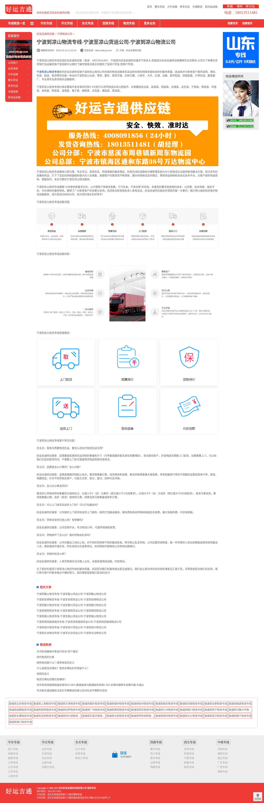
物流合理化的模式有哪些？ (52, 679)
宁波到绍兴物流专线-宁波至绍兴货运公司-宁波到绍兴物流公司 (71, 627)
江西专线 (13, 762)
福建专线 (13, 758)
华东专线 (46, 23)
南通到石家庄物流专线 (94, 715)
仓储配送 (197, 6)
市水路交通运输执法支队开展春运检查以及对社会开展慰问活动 (72, 690)
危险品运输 (211, 6)
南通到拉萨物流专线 (69, 709)
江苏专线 (13, 771)
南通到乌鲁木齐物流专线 (240, 709)
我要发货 (233, 23)
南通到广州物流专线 (93, 709)
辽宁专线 (80, 749)
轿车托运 (185, 6)
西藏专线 (155, 767)
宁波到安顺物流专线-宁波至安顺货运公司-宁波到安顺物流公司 (71, 599)
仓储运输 (13, 91)
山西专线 (47, 762)
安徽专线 (13, 753)
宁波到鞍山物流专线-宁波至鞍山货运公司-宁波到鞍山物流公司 (71, 593)
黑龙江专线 (81, 758)
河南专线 (222, 749)
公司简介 (13, 62)
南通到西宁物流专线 (215, 709)
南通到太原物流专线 (118, 715)
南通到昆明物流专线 (44, 709)
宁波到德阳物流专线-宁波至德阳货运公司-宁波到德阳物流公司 (71, 610)
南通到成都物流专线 (20, 709)
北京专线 (47, 749)
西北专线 (190, 742)
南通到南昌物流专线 (240, 703)
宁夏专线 (189, 758)
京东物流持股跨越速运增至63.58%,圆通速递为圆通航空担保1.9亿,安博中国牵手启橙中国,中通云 (90, 684)
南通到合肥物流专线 (215, 703)
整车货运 (160, 6)
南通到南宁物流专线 (240, 715)
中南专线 (223, 742)
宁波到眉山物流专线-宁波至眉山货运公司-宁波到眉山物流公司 (71, 616)
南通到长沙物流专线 (191, 715)
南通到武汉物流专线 (215, 715)
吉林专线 (80, 753)
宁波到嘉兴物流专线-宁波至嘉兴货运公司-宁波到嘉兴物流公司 (71, 605)
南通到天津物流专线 (69, 703)
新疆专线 (189, 762)
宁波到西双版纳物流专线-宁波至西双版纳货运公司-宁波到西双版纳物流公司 (79, 621)
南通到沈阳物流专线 (44, 715)
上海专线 (13, 776)
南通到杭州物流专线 (142, 703)
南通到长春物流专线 (20, 715)
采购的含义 (43, 673)
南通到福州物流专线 (118, 703)
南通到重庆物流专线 (93, 703)
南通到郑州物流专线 (167, 715)
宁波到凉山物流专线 (48, 71)
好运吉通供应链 (45, 33)
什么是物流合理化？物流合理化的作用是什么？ (63, 668)
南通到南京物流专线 (167, 703)
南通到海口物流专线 (20, 721)
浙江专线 (13, 749)
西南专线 (108, 23)
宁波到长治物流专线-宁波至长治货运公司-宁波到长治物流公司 (71, 632)
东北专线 (87, 23)
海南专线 (222, 771)
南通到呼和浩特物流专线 (142, 715)
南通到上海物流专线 (44, 703)
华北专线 (67, 23)
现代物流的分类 (45, 657)
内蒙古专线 (48, 767)
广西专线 (222, 767)
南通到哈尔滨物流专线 (69, 715)
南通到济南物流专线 (191, 703)
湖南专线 (222, 753)
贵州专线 (155, 758)
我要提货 (247, 23)
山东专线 (13, 767)
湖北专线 (222, 758)
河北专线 (47, 758)
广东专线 (222, 762)
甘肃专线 (189, 749)
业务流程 (13, 68)
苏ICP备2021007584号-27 (97, 798)
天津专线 (47, 753)
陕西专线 (189, 767)
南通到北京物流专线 (20, 703)
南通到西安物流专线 (142, 709)
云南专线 (155, 762)
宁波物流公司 (64, 33)
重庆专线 (155, 749)
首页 (149, 6)
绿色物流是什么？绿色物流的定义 (55, 662)
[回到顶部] (257, 796)
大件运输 (172, 6)
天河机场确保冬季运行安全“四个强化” (58, 651)
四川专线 (155, 753)
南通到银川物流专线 (191, 709)
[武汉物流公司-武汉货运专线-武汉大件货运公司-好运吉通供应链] (18, 9)
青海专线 (189, 753)
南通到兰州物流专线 (167, 709)
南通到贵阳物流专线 (118, 709)
